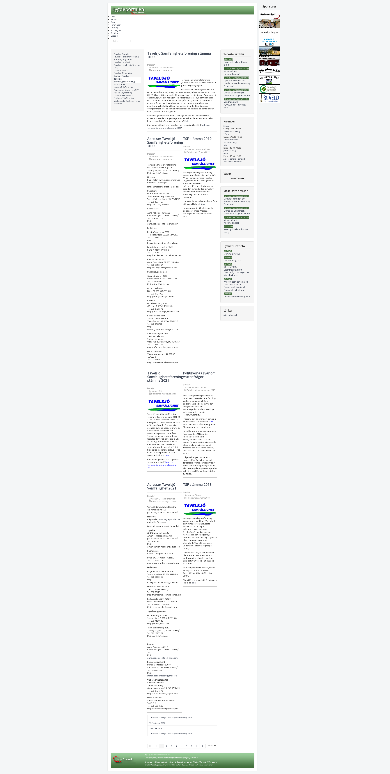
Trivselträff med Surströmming (230, 141)
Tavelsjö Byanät (121, 54)
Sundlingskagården (123, 59)
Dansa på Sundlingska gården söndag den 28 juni (237, 212)
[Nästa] (197, 746)
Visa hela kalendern (232, 161)
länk (186, 121)
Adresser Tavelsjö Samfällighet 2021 (161, 486)
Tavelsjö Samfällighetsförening (124, 80)
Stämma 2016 (155, 728)
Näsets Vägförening (123, 92)
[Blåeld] (269, 98)
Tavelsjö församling (123, 73)
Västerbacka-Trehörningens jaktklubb (127, 102)
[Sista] (203, 746)
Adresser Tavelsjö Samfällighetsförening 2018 (170, 717)
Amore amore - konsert (234, 158)
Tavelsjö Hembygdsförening (127, 65)
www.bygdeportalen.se (169, 519)
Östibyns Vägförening (124, 98)
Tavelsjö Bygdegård (123, 62)
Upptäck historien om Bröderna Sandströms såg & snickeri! (237, 201)
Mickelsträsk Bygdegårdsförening (123, 86)
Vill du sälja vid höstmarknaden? (232, 221)
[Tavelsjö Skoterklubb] (269, 50)
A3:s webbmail (230, 315)
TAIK (116, 67)
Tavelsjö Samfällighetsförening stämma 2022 (179, 55)
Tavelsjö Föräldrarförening (126, 56)
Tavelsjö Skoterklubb (123, 95)
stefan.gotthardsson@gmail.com (162, 675)
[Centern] (269, 88)
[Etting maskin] (269, 70)
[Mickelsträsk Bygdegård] (269, 60)
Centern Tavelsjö (121, 76)
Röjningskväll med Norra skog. (236, 231)
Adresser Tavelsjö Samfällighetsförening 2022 (179, 126)
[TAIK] (269, 23)
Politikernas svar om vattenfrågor (199, 375)
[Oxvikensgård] (269, 79)
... (181, 746)
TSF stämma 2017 (157, 723)
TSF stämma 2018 (197, 484)
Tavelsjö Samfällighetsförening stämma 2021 (165, 377)
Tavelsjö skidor (121, 70)
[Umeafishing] (269, 32)
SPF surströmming (231, 131)
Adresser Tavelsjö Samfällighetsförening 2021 (161, 465)
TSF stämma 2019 (197, 138)
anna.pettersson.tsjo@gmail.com (162, 657)
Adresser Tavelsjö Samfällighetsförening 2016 (170, 733)
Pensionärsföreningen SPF (126, 90)
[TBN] (269, 14)
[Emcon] (269, 41)
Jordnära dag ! (229, 150)
